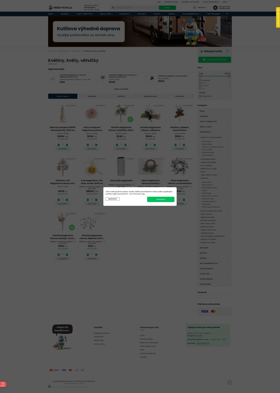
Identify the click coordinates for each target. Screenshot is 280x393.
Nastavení (112, 199)
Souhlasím (160, 199)
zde (143, 194)
